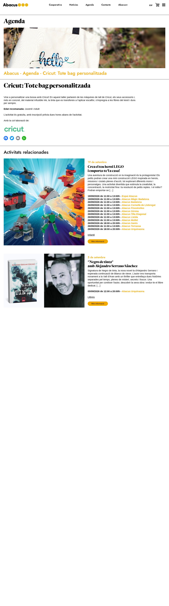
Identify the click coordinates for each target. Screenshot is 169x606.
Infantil (91, 235)
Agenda (14, 21)
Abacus (11, 73)
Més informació (97, 241)
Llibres (91, 297)
